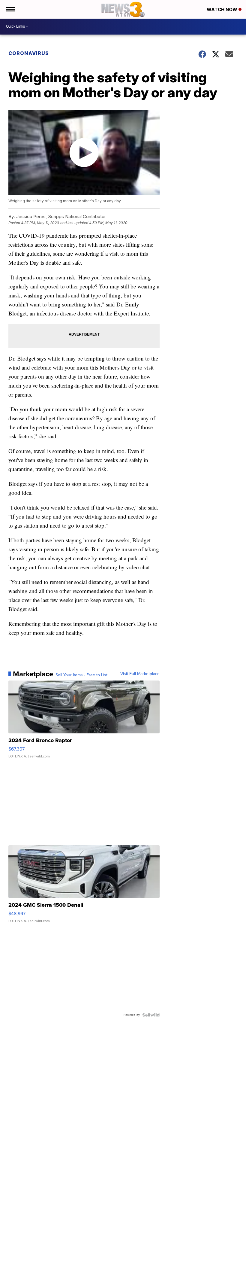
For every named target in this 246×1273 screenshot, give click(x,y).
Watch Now (222, 9)
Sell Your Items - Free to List (81, 675)
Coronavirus (28, 53)
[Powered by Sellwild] (151, 1015)
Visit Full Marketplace (140, 674)
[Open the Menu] (10, 9)
